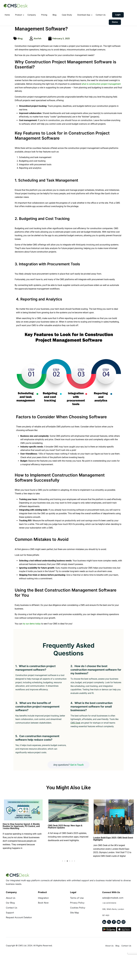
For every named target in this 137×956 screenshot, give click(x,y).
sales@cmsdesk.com (112, 897)
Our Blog (10, 902)
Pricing (44, 15)
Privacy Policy (77, 902)
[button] (3, 827)
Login (118, 14)
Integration (43, 898)
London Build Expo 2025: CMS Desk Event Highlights (113, 838)
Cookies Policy (77, 907)
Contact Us (100, 15)
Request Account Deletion (19, 917)
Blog (54, 15)
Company (31, 15)
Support (10, 912)
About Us (10, 898)
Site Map (74, 912)
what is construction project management (101, 84)
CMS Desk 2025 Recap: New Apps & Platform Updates (65, 826)
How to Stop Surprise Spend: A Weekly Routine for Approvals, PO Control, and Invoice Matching (21, 826)
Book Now (43, 902)
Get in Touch (77, 764)
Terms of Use (77, 898)
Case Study (67, 15)
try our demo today (32, 623)
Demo (115, 22)
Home (7, 15)
